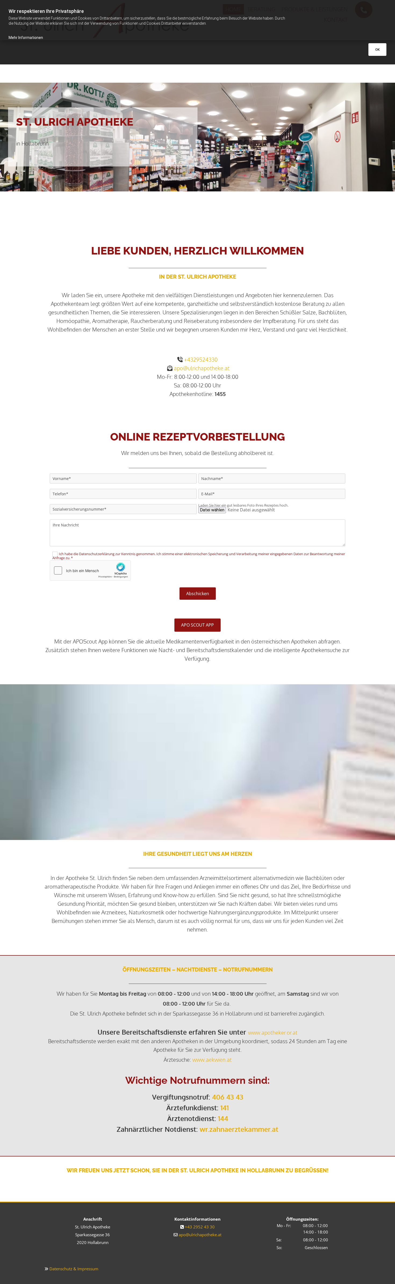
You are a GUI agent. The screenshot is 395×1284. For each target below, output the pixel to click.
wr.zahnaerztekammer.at (239, 1129)
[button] (197, 625)
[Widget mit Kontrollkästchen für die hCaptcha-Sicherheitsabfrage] (90, 570)
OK (377, 50)
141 (224, 1107)
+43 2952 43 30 (200, 1227)
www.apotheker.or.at (272, 1032)
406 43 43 (227, 1097)
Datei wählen (212, 509)
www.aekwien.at (212, 1059)
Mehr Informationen (26, 37)
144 (223, 1118)
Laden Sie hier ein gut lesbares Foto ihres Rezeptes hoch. (243, 505)
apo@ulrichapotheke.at (201, 368)
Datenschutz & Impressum (73, 1268)
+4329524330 (201, 359)
